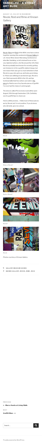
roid (33, 271)
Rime (10, 53)
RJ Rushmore (25, 14)
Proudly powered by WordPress (13, 440)
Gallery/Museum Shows (16, 268)
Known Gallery (32, 55)
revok (22, 271)
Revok (5, 53)
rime (28, 271)
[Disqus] (21, 304)
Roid (16, 53)
